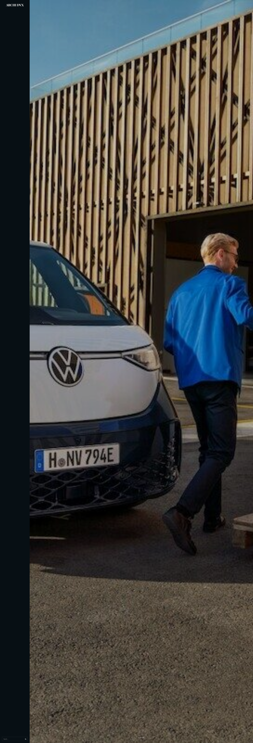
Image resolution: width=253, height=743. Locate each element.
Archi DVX (15, 5)
